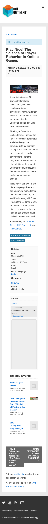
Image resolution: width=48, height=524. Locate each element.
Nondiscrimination (21, 511)
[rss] (16, 504)
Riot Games (15, 229)
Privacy (34, 511)
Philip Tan (15, 283)
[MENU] (42, 7)
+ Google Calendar (20, 235)
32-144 (14, 303)
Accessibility (7, 511)
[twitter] (4, 504)
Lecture (14, 274)
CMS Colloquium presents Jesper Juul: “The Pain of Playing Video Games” (17, 404)
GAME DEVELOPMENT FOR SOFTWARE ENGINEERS (33, 454)
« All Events (11, 34)
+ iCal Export (17, 241)
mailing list (19, 474)
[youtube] (10, 504)
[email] (22, 504)
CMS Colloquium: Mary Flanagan (16, 425)
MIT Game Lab (24, 225)
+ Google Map (17, 316)
